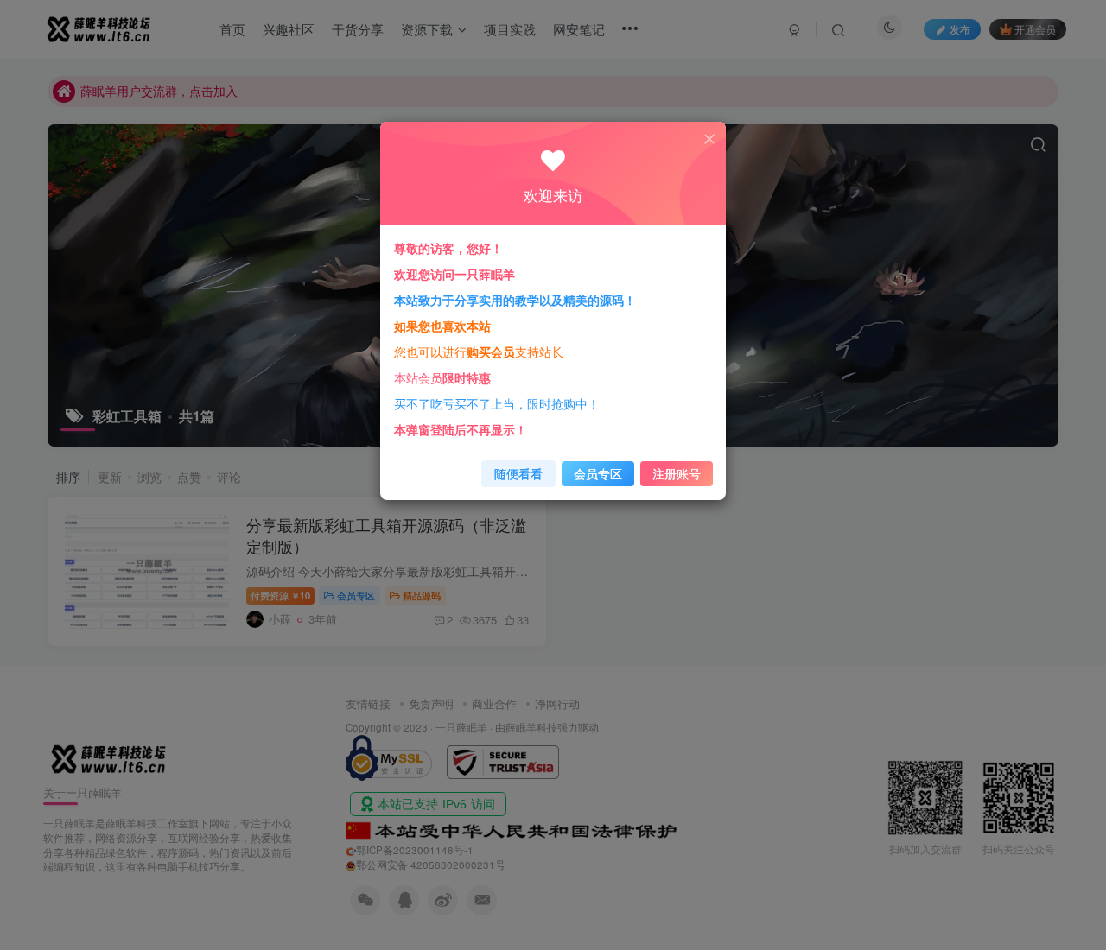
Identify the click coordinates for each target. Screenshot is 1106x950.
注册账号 (676, 473)
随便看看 (518, 473)
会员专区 (598, 473)
